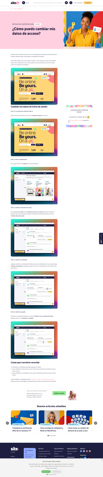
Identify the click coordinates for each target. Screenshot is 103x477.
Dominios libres (42, 456)
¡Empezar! (87, 2)
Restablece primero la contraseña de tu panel (42, 379)
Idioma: (13, 456)
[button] (51, 474)
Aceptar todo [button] (46, 471)
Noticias (56, 453)
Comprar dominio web (44, 453)
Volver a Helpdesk (18, 8)
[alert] (51, 467)
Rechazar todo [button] (56, 471)
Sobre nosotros (58, 451)
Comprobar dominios (44, 451)
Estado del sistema (59, 456)
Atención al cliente (72, 451)
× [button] (101, 459)
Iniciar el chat (59, 393)
